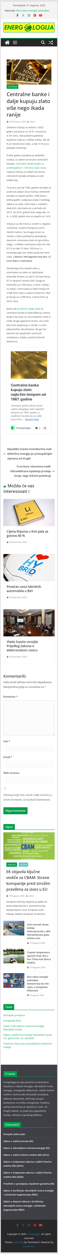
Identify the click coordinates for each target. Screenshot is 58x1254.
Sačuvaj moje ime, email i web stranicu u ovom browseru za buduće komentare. (27, 797)
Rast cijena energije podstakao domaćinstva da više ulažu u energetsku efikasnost (38, 983)
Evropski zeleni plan (14, 1134)
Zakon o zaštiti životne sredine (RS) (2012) (26, 1154)
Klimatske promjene (14, 1015)
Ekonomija (12, 87)
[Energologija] (7, 42)
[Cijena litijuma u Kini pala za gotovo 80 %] (28, 501)
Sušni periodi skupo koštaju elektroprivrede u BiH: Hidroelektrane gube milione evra (39, 931)
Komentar (10, 696)
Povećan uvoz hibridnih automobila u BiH (24, 588)
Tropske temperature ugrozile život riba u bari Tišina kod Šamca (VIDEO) (39, 957)
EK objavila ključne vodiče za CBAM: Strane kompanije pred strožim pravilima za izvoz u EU (28, 880)
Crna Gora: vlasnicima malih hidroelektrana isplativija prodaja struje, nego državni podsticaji (30, 471)
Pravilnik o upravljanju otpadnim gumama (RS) (28, 1183)
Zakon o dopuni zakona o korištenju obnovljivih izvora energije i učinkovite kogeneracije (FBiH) (24, 1205)
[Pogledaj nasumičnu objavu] (51, 42)
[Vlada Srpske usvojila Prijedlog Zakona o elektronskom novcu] (28, 611)
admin (32, 121)
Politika (23, 864)
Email (7, 757)
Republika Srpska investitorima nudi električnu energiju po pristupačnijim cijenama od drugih (29, 453)
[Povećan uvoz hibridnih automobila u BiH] (28, 556)
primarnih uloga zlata (29, 308)
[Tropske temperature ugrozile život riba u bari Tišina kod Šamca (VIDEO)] (13, 960)
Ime (6, 741)
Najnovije (12, 864)
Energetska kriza (12, 1020)
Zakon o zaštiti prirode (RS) (18, 1141)
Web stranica (11, 773)
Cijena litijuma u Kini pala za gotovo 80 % (27, 533)
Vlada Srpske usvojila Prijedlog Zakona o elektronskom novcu (22, 645)
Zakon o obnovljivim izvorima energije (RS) (26, 1148)
